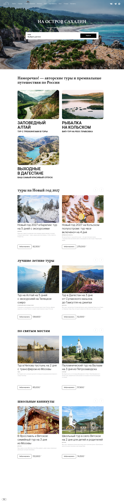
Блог (60, 3)
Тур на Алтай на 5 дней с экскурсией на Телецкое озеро (34, 299)
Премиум (32, 3)
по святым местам (34, 330)
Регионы (39, 3)
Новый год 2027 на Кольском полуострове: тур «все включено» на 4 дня (80, 229)
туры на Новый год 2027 (38, 190)
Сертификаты (53, 3)
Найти (88, 36)
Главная (20, 3)
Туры (45, 3)
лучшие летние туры (36, 260)
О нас (26, 3)
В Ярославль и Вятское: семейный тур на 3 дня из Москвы (33, 440)
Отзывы (66, 3)
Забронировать (24, 246)
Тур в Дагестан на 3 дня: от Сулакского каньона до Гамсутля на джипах (77, 299)
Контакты (73, 3)
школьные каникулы (36, 401)
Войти (14, 3)
